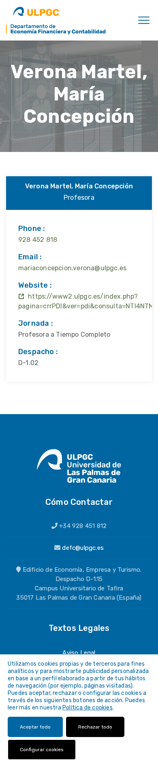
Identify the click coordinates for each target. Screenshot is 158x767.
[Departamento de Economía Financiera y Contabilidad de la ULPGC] (56, 29)
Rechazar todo (95, 727)
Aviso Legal (78, 652)
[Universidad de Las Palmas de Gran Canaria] (36, 11)
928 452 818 (37, 240)
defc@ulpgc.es (83, 547)
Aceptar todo (35, 727)
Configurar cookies (42, 749)
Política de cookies (87, 707)
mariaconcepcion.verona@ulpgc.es (72, 268)
